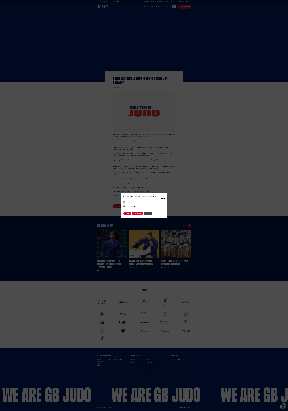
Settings (148, 213)
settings (163, 198)
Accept (127, 213)
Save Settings (137, 213)
